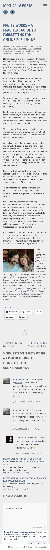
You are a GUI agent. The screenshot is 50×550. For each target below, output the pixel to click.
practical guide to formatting (22, 53)
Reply (37, 401)
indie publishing (28, 51)
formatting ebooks (25, 48)
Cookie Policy (14, 539)
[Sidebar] (45, 6)
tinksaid (18, 382)
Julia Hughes (19, 379)
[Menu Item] (5, 12)
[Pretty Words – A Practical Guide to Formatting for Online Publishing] (25, 332)
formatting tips (15, 51)
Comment (37, 528)
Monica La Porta (17, 5)
